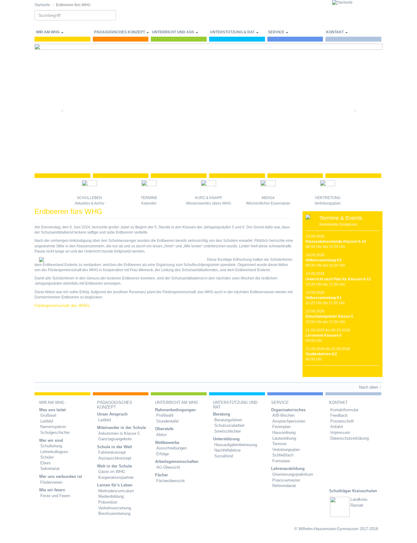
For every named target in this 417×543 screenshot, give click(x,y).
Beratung (221, 414)
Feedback (339, 415)
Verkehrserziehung (114, 508)
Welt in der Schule (114, 466)
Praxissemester (286, 480)
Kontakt (335, 32)
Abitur (161, 434)
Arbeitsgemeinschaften (176, 461)
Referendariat (284, 485)
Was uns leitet (52, 410)
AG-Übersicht (168, 467)
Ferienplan (281, 426)
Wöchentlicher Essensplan (268, 203)
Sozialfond (223, 456)
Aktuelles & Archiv (89, 203)
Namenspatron (53, 426)
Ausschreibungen (171, 448)
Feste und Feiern (55, 495)
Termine (149, 198)
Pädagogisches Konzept (120, 32)
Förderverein (51, 482)
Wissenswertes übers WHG (208, 203)
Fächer (161, 475)
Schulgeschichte (55, 432)
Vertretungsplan (327, 203)
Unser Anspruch (112, 414)
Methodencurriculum (116, 491)
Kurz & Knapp (208, 198)
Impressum (340, 432)
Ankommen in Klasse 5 (119, 433)
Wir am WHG (48, 32)
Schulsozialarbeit (229, 425)
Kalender (149, 203)
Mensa (268, 198)
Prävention (107, 502)
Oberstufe (164, 429)
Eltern (45, 463)
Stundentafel (167, 421)
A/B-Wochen (283, 415)
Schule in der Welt (114, 447)
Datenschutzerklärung (349, 438)
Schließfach (282, 455)
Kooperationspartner (116, 477)
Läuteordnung (284, 438)
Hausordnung (284, 432)
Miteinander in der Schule (121, 427)
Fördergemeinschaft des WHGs (62, 305)
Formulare (281, 461)
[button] (60, 108)
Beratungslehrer (228, 420)
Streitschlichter (227, 431)
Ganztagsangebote (115, 439)
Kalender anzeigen (325, 371)
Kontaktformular (344, 410)
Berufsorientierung (114, 513)
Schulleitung (51, 446)
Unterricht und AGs (173, 32)
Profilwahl (164, 415)
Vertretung (327, 198)
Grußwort (48, 415)
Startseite (42, 5)
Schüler (47, 457)
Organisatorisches (288, 410)
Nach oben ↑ (370, 387)
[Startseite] (357, 2)
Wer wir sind (51, 440)
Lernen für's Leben (114, 485)
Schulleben (89, 198)
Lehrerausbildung (288, 468)
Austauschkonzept (114, 458)
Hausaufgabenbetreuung (235, 444)
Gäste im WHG (111, 471)
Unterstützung (226, 439)
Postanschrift (342, 421)
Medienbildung (111, 496)
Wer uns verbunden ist (60, 476)
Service (276, 32)
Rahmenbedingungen (175, 410)
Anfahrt (336, 426)
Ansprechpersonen (288, 421)
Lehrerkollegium (54, 451)
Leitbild (46, 421)
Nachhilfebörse (227, 450)
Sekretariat (50, 468)
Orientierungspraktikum (292, 474)
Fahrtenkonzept (112, 452)
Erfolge (162, 454)
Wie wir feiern (52, 490)
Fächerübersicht (170, 480)
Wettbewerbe (167, 442)
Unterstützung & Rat (233, 32)
